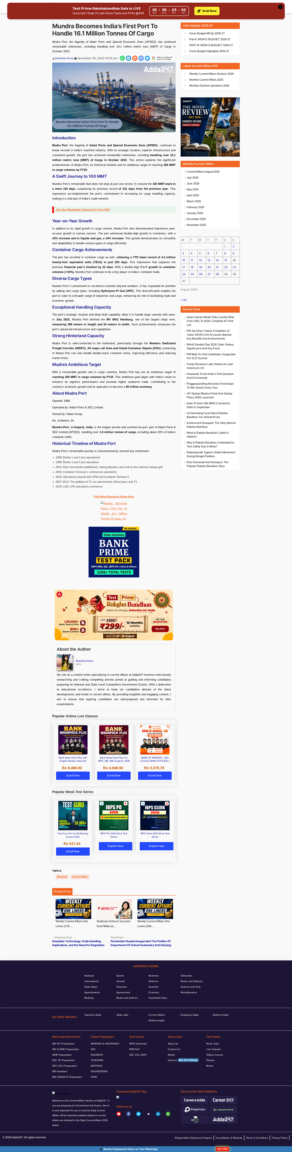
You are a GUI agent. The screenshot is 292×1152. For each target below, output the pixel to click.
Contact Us (174, 1049)
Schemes (121, 986)
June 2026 (193, 183)
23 (234, 267)
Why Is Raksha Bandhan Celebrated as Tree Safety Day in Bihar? (210, 444)
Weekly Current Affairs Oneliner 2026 (211, 73)
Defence (153, 981)
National (89, 975)
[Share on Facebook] (141, 58)
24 (184, 274)
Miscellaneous (189, 992)
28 (217, 274)
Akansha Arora (64, 58)
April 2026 (193, 195)
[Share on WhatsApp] (122, 58)
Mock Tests (212, 1043)
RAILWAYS (97, 1054)
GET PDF (222, 1149)
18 (192, 267)
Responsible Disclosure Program (193, 1137)
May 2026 (193, 189)
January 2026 (195, 213)
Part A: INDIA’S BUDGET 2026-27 (209, 39)
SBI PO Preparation (63, 1043)
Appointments (92, 992)
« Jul (183, 299)
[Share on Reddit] (134, 58)
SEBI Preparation (62, 1054)
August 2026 (203, 171)
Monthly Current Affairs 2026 (206, 79)
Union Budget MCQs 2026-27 (207, 33)
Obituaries (186, 975)
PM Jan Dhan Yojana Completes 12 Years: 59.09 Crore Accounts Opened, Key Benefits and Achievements (209, 334)
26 (200, 274)
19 (200, 267)
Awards (120, 981)
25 (192, 274)
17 (183, 267)
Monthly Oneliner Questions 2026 (209, 85)
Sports (120, 975)
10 (183, 260)
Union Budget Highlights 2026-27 (209, 51)
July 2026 (192, 177)
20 (209, 267)
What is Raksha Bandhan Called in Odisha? (208, 434)
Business (62, 877)
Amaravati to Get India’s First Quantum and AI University (210, 376)
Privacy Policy (279, 1137)
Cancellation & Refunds (229, 1137)
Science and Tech (191, 986)
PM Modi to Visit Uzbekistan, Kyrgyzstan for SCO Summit (211, 356)
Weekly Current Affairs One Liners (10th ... (153, 924)
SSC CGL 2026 (137, 1054)
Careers (183, 1060)
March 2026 (194, 201)
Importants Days (158, 997)
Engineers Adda (190, 1015)
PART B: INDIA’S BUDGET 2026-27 (211, 45)
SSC (93, 1049)
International (91, 981)
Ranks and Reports (191, 981)
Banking (88, 997)
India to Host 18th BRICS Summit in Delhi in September (208, 405)
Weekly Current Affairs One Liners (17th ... (72, 924)
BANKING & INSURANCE (105, 1043)
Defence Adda (156, 1020)
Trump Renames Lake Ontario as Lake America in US (210, 366)
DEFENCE (96, 1065)
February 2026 (195, 207)
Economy (154, 992)
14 (217, 260)
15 (225, 260)
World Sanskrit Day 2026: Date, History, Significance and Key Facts (210, 346)
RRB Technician (138, 1043)
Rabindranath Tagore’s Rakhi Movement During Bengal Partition (211, 454)
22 (226, 267)
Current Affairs (80, 877)
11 (192, 260)
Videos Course (214, 1054)
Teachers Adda (92, 1015)
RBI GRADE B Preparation (67, 1077)
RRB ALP (134, 1049)
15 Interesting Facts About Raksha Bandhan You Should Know (207, 415)
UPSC (94, 1077)
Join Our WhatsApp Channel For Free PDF (83, 209)
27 (209, 274)
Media (171, 1054)
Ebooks (210, 1060)
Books (209, 1065)
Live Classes (213, 1049)
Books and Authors (127, 997)
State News (90, 986)
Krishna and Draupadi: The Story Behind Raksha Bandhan (211, 425)
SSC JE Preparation (63, 1060)
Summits (153, 986)
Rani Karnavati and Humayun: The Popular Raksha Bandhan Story (207, 464)
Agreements (123, 992)
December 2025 (196, 219)
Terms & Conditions (257, 1137)
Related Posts (62, 891)
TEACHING (97, 1060)
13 (209, 260)
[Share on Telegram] (128, 58)
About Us (173, 1043)
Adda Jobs (122, 1015)
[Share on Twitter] (147, 58)
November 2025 (196, 225)
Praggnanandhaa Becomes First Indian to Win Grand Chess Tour (210, 385)
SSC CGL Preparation (64, 1065)
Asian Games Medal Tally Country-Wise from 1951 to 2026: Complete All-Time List (210, 321)
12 (200, 260)
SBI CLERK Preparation (65, 1049)
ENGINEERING (99, 1071)
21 (217, 267)
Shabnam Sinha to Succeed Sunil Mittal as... (113, 924)
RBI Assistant (59, 1071)
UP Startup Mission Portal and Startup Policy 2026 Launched (209, 395)
